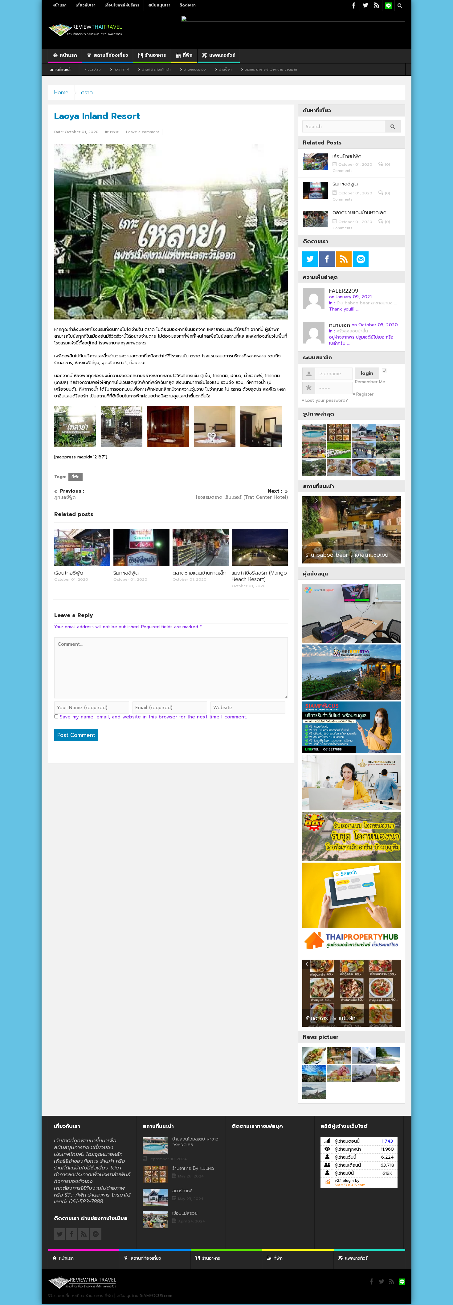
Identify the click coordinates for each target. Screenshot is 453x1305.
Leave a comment (142, 132)
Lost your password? (326, 400)
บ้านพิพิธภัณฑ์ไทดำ (100, 69)
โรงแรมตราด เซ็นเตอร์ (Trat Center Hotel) (242, 494)
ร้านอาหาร (155, 55)
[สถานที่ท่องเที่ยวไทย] (85, 29)
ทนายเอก (339, 325)
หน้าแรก (59, 5)
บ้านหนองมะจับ (139, 69)
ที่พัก (188, 55)
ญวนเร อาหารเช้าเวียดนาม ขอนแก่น (215, 69)
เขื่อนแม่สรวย (185, 1213)
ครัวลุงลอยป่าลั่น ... (354, 331)
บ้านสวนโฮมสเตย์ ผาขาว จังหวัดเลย (195, 1141)
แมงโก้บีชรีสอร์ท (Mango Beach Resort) (259, 576)
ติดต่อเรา (187, 5)
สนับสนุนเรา (159, 5)
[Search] (393, 126)
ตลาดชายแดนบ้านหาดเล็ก (199, 573)
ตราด (87, 92)
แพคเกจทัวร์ (222, 55)
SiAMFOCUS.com (350, 1185)
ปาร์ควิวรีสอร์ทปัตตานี (331, 555)
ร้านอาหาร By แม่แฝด (193, 1168)
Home (61, 92)
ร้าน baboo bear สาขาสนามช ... (367, 303)
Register (364, 394)
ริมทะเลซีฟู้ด (126, 573)
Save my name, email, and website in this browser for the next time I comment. (153, 717)
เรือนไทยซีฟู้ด (68, 573)
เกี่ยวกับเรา (86, 5)
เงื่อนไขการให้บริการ (121, 5)
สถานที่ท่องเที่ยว (111, 55)
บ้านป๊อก (169, 69)
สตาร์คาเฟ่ (317, 1018)
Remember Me (370, 382)
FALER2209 (343, 291)
